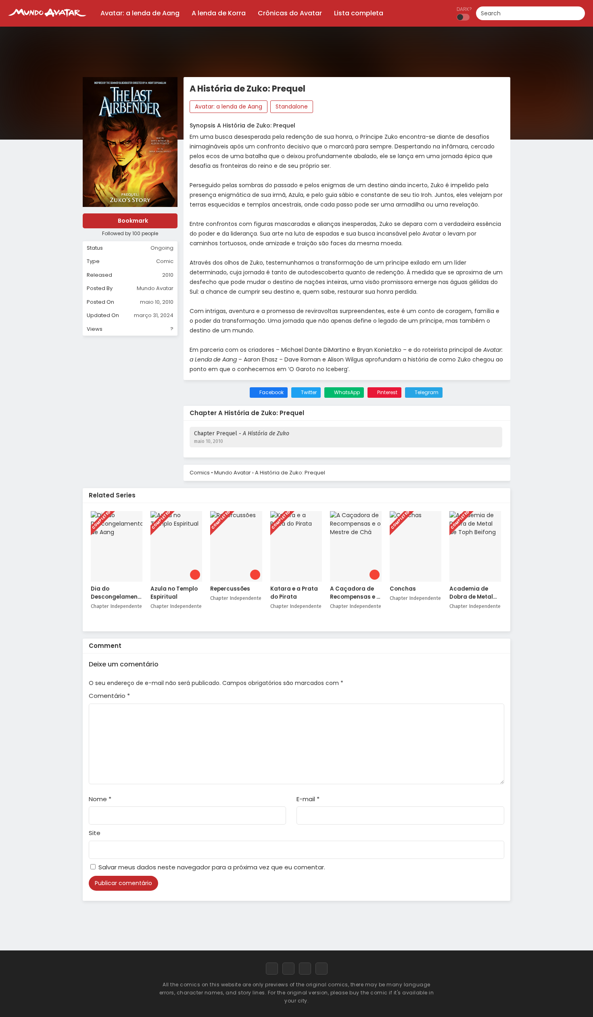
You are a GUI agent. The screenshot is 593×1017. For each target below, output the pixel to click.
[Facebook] (272, 969)
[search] (579, 13)
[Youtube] (321, 969)
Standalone (292, 106)
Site (94, 833)
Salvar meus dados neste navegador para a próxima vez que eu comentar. (211, 867)
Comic (164, 261)
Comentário (109, 695)
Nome (100, 799)
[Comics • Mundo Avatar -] (47, 20)
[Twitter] (288, 969)
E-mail (307, 799)
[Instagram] (305, 969)
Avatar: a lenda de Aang (228, 106)
